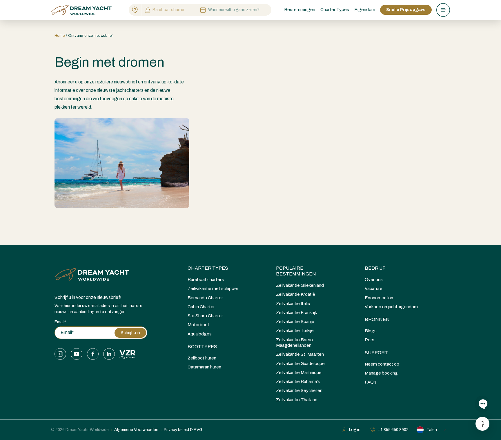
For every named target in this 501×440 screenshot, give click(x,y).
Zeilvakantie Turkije (295, 330)
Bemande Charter (205, 297)
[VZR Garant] (127, 354)
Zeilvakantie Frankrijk (296, 312)
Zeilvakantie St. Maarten (300, 354)
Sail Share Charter (205, 315)
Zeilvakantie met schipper (213, 288)
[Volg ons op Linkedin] (109, 354)
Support (376, 352)
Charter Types (208, 268)
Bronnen (377, 319)
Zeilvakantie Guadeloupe (300, 363)
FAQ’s (371, 382)
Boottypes (202, 346)
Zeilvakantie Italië (293, 303)
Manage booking (381, 373)
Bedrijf (375, 268)
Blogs (371, 330)
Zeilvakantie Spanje (295, 321)
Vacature (373, 288)
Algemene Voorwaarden (136, 430)
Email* (60, 322)
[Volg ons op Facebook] (93, 354)
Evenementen (379, 297)
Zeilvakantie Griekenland (300, 285)
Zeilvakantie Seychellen (299, 390)
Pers (369, 339)
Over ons (374, 279)
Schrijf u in (130, 333)
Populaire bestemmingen (296, 271)
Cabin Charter (201, 306)
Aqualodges (200, 334)
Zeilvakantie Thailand (296, 399)
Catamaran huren (204, 367)
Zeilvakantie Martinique (299, 372)
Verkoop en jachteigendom (391, 306)
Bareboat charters (206, 279)
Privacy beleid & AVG (183, 430)
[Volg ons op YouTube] (76, 354)
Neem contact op (382, 364)
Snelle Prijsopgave (406, 10)
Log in (354, 430)
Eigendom (364, 9)
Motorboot (198, 324)
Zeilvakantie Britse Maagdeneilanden (294, 342)
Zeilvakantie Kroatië (295, 294)
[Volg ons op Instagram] (60, 354)
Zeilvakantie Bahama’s (298, 381)
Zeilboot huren (202, 358)
